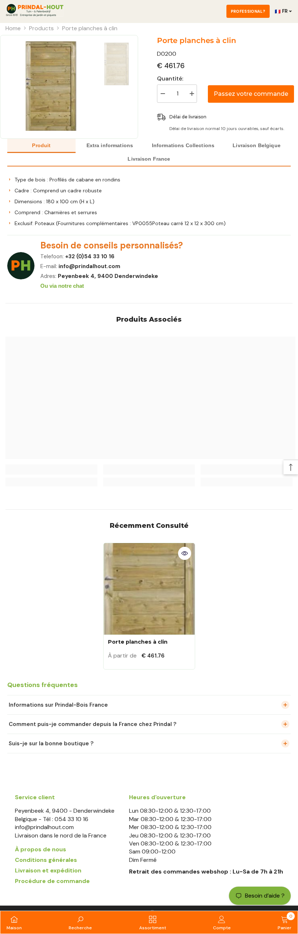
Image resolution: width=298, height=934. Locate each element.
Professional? (248, 11)
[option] (51, 86)
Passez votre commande (251, 93)
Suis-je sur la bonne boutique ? (51, 743)
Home (13, 28)
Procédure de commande (52, 881)
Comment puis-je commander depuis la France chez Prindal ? (92, 724)
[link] (51, 469)
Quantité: (170, 78)
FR (281, 11)
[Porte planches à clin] (149, 589)
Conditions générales (46, 860)
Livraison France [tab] (149, 159)
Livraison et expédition (48, 870)
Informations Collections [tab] (183, 145)
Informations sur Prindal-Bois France (58, 705)
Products (41, 28)
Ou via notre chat (62, 286)
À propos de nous (40, 849)
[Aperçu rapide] (184, 553)
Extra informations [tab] (109, 145)
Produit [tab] (41, 145)
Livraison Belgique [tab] (257, 145)
